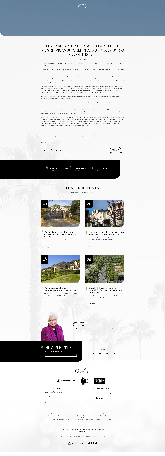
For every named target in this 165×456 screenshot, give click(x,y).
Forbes (44, 142)
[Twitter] (52, 150)
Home (42, 37)
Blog (45, 37)
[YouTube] (100, 353)
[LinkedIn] (56, 150)
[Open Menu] (129, 5)
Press (88, 33)
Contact (103, 33)
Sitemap (83, 429)
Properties (73, 33)
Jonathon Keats (83, 59)
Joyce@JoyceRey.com (111, 393)
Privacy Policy (89, 437)
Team (66, 33)
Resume (61, 33)
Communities (81, 33)
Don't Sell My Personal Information (79, 437)
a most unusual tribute (53, 71)
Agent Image (101, 429)
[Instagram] (114, 353)
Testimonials (95, 33)
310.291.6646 (109, 391)
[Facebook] (60, 150)
